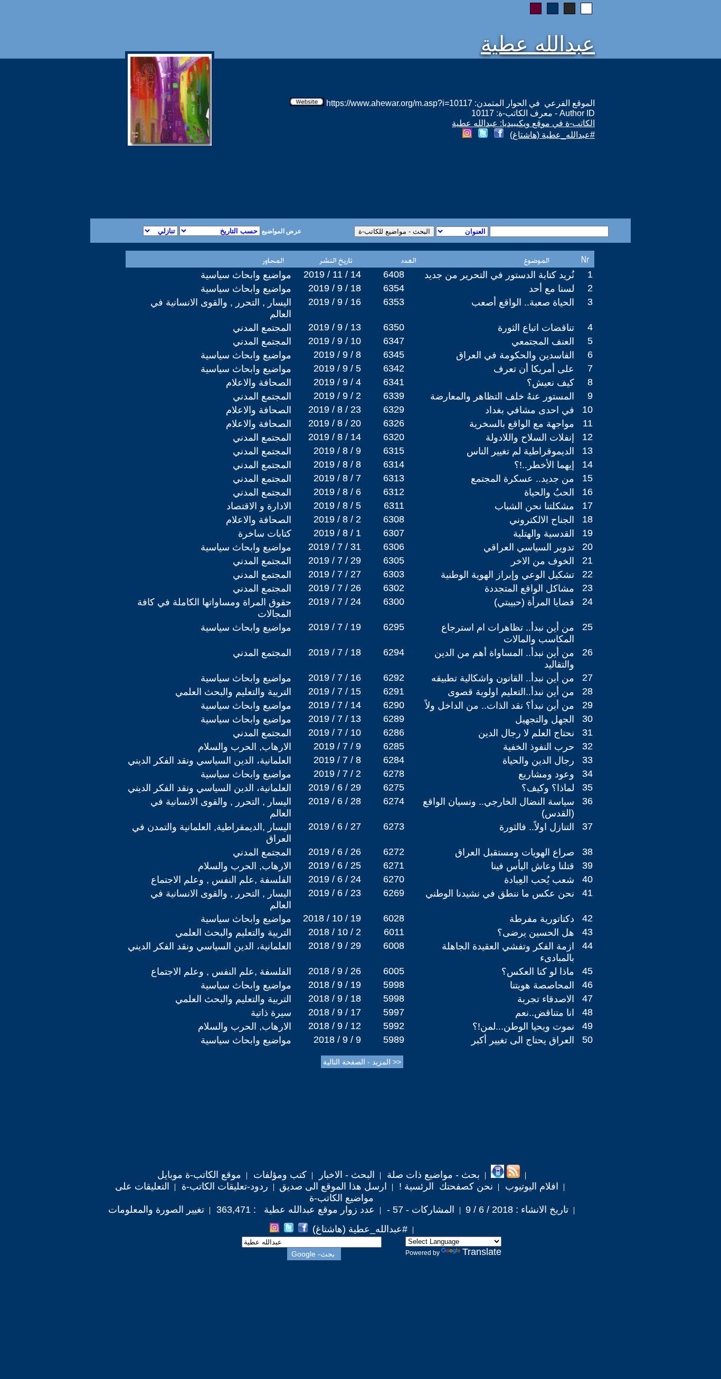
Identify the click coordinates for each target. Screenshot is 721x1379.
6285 (393, 746)
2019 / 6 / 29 (334, 787)
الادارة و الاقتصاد (258, 506)
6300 (393, 601)
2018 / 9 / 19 (334, 984)
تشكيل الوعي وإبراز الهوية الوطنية (507, 574)
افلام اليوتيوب (530, 1186)
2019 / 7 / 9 (337, 746)
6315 (393, 450)
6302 (393, 588)
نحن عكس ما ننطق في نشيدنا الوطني (499, 893)
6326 (393, 423)
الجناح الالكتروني (541, 520)
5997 (393, 1012)
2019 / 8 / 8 (337, 464)
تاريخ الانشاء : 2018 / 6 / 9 (517, 1209)
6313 (393, 478)
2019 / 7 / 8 (337, 760)
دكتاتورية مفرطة (541, 919)
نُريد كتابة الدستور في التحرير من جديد (499, 275)
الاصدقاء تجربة (545, 999)
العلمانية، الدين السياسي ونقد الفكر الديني (209, 760)
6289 (393, 719)
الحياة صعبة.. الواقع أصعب (522, 302)
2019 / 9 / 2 (337, 396)
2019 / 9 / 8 (337, 354)
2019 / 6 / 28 (334, 801)
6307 (393, 533)
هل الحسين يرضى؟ (535, 932)
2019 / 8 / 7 (337, 478)
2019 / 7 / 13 (334, 719)
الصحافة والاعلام (258, 382)
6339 (393, 396)
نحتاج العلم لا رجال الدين (526, 733)
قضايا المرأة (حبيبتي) (534, 602)
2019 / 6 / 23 (334, 893)
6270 (393, 879)
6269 (393, 893)
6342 (393, 368)
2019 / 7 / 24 (334, 601)
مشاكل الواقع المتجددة (529, 588)
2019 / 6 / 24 (334, 879)
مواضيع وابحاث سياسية (246, 275)
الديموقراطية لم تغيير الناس (520, 451)
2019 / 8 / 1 (337, 533)
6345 (393, 354)
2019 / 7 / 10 (334, 732)
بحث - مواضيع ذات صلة (432, 1174)
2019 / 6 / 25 (334, 865)
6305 (393, 560)
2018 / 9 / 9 (337, 1039)
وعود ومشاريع (546, 774)
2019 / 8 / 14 (334, 437)
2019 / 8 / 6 (337, 492)
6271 (393, 865)
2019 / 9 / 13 (334, 327)
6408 (393, 274)
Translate (481, 1252)
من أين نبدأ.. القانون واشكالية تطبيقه (502, 678)
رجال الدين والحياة (538, 760)
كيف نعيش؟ (550, 382)
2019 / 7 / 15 (334, 691)
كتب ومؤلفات (279, 1174)
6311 (394, 505)
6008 (393, 945)
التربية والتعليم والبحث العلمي (233, 692)
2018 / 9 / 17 (334, 1012)
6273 (393, 826)
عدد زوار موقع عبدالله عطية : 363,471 (294, 1209)
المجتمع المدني (262, 327)
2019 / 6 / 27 (334, 826)
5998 (393, 984)
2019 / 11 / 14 (332, 274)
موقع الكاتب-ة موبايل (199, 1174)
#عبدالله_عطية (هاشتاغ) (552, 134)
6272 (393, 852)
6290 (393, 705)
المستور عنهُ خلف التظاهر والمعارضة (502, 396)
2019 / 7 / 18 (334, 652)
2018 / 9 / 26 (334, 971)
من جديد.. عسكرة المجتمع (522, 478)
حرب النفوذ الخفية (538, 746)
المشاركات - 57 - (419, 1209)
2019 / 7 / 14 (334, 705)
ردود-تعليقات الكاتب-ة (223, 1186)
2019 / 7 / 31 (334, 546)
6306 (393, 546)
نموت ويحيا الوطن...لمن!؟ (523, 1026)
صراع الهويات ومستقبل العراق (514, 852)
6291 (393, 691)
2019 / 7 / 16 (334, 677)
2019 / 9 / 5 (337, 368)
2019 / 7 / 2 (337, 773)
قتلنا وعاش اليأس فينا (532, 866)
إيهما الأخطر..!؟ (544, 465)
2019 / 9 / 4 (337, 382)
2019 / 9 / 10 (334, 341)
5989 (393, 1039)
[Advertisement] (232, 180)
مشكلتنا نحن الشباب (534, 506)
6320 (393, 437)
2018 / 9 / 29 (334, 945)
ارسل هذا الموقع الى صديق (333, 1186)
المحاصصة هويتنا (542, 985)
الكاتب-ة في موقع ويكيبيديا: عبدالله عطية (523, 123)
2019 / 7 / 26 (334, 588)
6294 (393, 652)
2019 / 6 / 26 (334, 852)
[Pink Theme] (536, 8)
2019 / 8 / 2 (337, 519)
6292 (393, 677)
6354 (393, 288)
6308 (393, 519)
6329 (393, 409)
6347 (393, 341)
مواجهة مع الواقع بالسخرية (521, 424)
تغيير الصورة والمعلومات (156, 1209)
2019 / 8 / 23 (334, 409)
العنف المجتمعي (542, 341)
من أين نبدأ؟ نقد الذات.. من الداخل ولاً (499, 705)
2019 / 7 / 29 (334, 560)
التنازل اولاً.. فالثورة (536, 827)
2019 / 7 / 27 (334, 574)
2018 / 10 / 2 (334, 932)
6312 (393, 492)
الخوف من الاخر (542, 561)
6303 (393, 574)
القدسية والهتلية (543, 533)
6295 (393, 627)
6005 (393, 971)
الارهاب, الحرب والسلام (244, 746)
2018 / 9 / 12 (334, 1026)
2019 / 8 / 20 (334, 423)
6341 (393, 382)
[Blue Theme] (552, 8)
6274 (393, 801)
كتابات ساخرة (264, 533)
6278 (393, 773)
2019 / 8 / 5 (337, 505)
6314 (393, 464)
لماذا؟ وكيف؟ (547, 788)
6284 (393, 760)
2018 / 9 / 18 (334, 998)
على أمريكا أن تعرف (534, 369)
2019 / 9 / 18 (334, 288)
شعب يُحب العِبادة (539, 879)
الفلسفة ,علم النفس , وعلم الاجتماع (221, 879)
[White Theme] (586, 8)
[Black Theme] (569, 8)
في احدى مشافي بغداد (529, 410)
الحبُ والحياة (549, 492)
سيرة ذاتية (271, 1012)
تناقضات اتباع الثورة (536, 327)
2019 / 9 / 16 (334, 302)
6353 (393, 302)
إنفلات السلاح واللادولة (530, 437)
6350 (393, 327)
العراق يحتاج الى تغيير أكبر (522, 1040)
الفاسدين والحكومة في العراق (515, 355)
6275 (393, 787)
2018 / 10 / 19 (332, 918)
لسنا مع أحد (551, 288)
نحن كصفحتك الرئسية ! (444, 1186)
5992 (393, 1026)
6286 (393, 732)
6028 (393, 918)
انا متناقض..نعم (544, 1012)
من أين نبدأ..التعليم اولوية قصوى (511, 692)
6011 (394, 932)
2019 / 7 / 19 (334, 627)
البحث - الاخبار (345, 1174)
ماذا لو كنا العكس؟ (537, 971)
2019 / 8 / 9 (337, 450)
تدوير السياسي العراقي (528, 547)
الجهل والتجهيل (544, 719)
